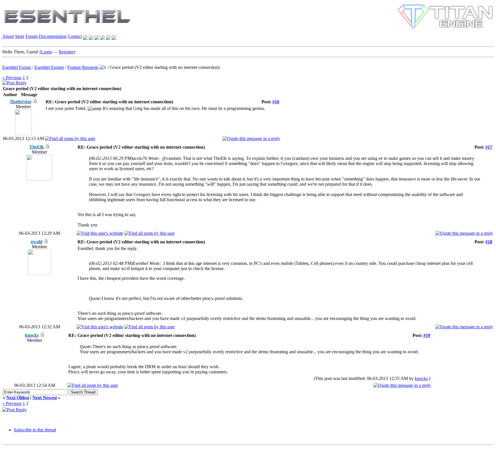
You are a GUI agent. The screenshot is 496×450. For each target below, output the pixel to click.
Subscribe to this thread (35, 429)
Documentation (53, 36)
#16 (275, 101)
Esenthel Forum (16, 67)
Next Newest (44, 397)
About (8, 36)
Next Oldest (17, 397)
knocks (421, 378)
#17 (488, 147)
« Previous (12, 77)
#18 (488, 241)
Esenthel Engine (49, 67)
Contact (75, 36)
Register (66, 51)
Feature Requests (82, 67)
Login (46, 51)
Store (19, 36)
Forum (32, 36)
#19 (426, 335)
